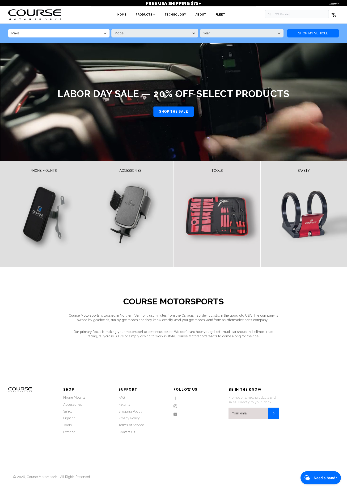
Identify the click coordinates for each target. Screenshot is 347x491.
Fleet (220, 14)
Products (144, 14)
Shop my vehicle (313, 33)
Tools (67, 425)
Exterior (69, 432)
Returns (124, 404)
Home (121, 14)
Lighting (69, 418)
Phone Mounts (74, 397)
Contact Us (126, 432)
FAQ (121, 397)
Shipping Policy (130, 411)
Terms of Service (131, 425)
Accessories (72, 404)
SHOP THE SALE (173, 111)
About (200, 14)
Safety (67, 411)
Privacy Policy (129, 418)
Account (334, 3)
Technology (175, 14)
